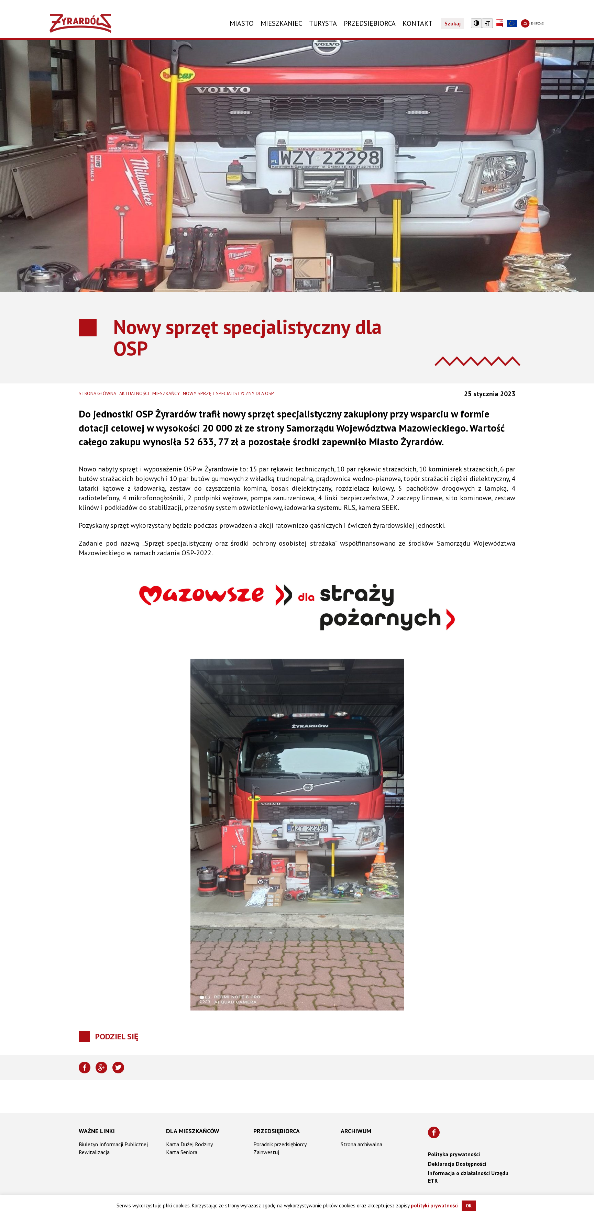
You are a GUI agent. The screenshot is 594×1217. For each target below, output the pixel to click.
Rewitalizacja (94, 1152)
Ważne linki (97, 1131)
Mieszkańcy (166, 393)
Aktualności (134, 393)
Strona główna (97, 393)
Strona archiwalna (361, 1144)
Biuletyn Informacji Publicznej (113, 1144)
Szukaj (452, 23)
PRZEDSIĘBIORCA (370, 23)
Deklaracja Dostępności (457, 1163)
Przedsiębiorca (276, 1131)
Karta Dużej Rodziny (189, 1144)
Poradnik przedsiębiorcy (280, 1144)
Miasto (242, 23)
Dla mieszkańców (192, 1131)
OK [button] (469, 1206)
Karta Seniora (181, 1152)
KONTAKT (417, 23)
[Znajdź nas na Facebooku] (434, 1132)
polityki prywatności (435, 1205)
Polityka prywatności (454, 1154)
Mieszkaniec (281, 23)
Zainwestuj (266, 1152)
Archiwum (356, 1131)
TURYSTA (323, 23)
